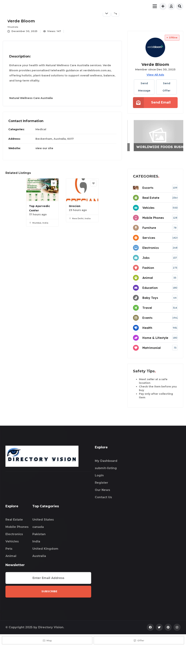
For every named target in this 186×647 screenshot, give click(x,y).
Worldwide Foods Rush (156, 147)
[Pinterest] (168, 627)
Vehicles (12, 541)
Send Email (161, 102)
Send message (144, 87)
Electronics (14, 534)
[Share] (115, 13)
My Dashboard (106, 461)
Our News (102, 490)
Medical (40, 129)
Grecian (74, 206)
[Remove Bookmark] (106, 13)
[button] (117, 20)
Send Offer (166, 87)
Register (101, 482)
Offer (140, 640)
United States (43, 519)
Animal (10, 556)
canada (38, 527)
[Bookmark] (54, 183)
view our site (44, 148)
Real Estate (14, 519)
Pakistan (39, 534)
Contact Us (103, 497)
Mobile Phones (17, 527)
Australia (39, 556)
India (36, 541)
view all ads (155, 74)
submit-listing (106, 468)
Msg (49, 640)
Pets (8, 548)
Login (99, 475)
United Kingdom (45, 548)
